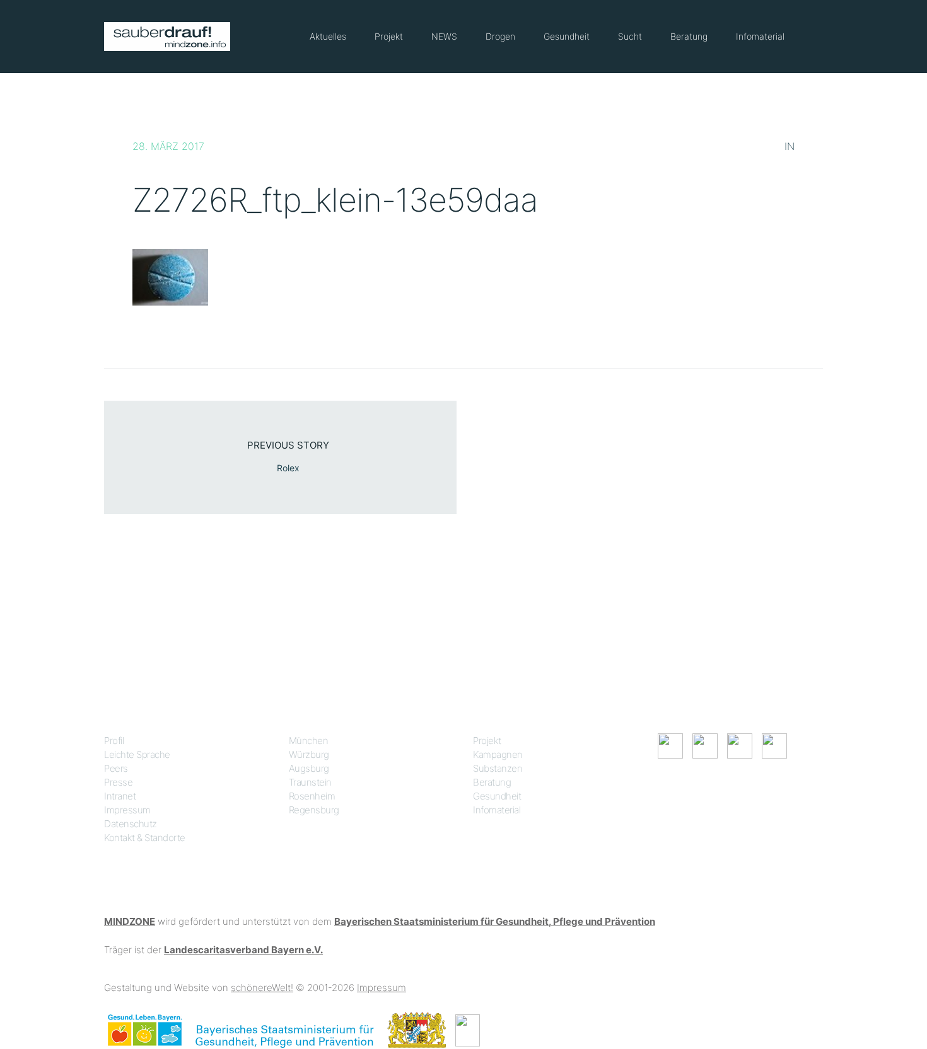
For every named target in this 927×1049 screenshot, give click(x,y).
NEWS (444, 36)
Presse (118, 782)
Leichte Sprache (137, 754)
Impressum (127, 810)
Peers (116, 768)
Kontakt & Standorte (144, 838)
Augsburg (309, 768)
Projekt (389, 36)
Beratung (689, 36)
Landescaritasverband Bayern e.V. (243, 950)
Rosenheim (312, 796)
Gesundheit (567, 36)
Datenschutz (130, 824)
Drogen (500, 36)
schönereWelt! (262, 988)
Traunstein (310, 782)
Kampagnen (498, 754)
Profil (114, 741)
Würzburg (309, 754)
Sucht (630, 36)
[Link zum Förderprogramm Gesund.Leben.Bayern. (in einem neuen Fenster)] (144, 1029)
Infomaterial (760, 36)
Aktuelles (328, 36)
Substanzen (497, 768)
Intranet (120, 796)
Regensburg (314, 810)
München (309, 741)
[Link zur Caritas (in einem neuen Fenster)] (467, 1029)
